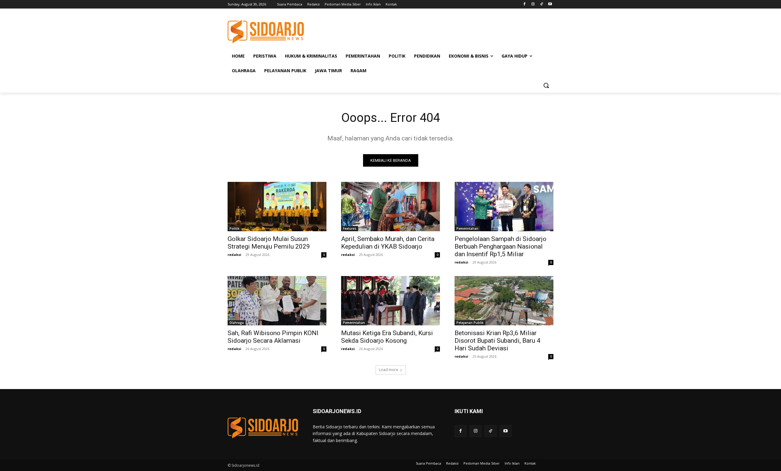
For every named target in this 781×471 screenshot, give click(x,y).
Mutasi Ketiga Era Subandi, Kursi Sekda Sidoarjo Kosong (387, 336)
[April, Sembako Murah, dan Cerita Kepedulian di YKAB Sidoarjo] (390, 206)
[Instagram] (533, 4)
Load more (388, 369)
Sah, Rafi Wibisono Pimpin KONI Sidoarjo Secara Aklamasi (273, 336)
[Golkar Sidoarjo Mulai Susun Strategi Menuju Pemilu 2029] (277, 206)
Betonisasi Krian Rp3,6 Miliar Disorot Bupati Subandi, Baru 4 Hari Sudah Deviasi (497, 340)
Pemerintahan (467, 228)
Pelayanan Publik (470, 322)
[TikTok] (541, 4)
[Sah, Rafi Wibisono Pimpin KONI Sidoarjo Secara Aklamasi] (277, 300)
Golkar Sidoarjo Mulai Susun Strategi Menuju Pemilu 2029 (269, 242)
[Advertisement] (436, 30)
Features (349, 228)
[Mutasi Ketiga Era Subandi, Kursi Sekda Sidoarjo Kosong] (390, 300)
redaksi (234, 254)
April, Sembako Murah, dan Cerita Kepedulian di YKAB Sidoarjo (387, 242)
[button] (546, 85)
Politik (234, 228)
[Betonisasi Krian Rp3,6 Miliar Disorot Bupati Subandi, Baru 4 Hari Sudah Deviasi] (504, 300)
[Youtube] (549, 4)
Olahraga (236, 322)
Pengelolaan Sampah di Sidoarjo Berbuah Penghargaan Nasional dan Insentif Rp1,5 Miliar (500, 246)
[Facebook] (524, 4)
